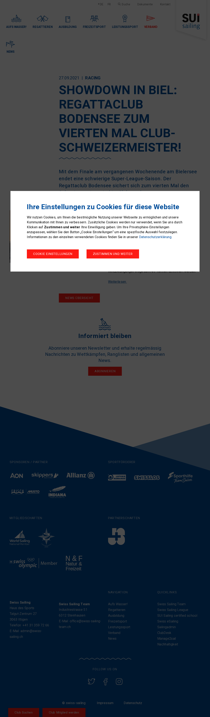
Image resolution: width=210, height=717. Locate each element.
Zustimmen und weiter (113, 254)
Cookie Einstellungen (52, 254)
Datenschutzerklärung (155, 237)
